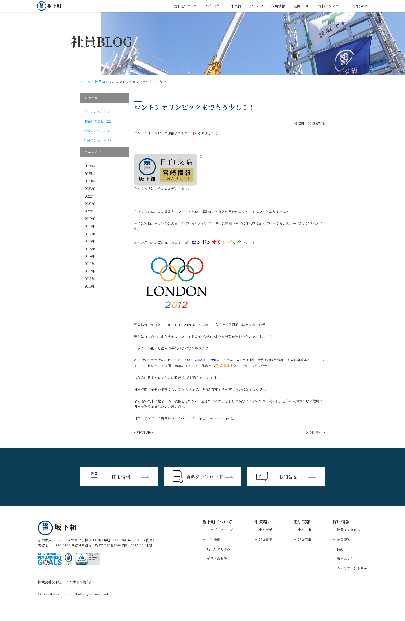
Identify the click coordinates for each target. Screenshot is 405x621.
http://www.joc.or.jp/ (212, 418)
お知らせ (256, 6)
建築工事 (304, 539)
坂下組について (185, 6)
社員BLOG (301, 6)
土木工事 (304, 529)
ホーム (85, 81)
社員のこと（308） (98, 140)
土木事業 (265, 529)
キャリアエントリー (352, 568)
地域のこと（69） (97, 130)
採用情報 (278, 6)
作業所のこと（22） (99, 121)
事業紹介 (212, 6)
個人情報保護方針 (79, 582)
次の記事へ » (315, 432)
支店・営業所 (217, 558)
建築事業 (265, 539)
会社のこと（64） (97, 111)
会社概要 (213, 539)
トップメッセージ (220, 529)
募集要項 (343, 539)
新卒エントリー (348, 558)
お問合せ (360, 6)
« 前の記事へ (144, 432)
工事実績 (234, 6)
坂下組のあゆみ (218, 549)
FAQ (340, 549)
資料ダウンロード (331, 6)
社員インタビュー (350, 529)
